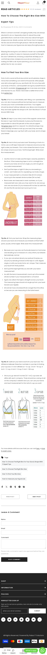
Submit (37, 611)
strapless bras (7, 126)
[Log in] (38, 3)
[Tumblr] (15, 487)
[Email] (24, 487)
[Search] (9, 2)
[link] (13, 651)
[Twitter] (6, 487)
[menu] (2, 2)
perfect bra (8, 93)
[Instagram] (9, 619)
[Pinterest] (11, 487)
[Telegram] (19, 487)
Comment (5, 537)
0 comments (27, 27)
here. (38, 448)
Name (3, 519)
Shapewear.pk (21, 88)
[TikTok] (21, 619)
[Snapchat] (27, 619)
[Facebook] (2, 487)
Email (3, 528)
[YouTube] (33, 619)
